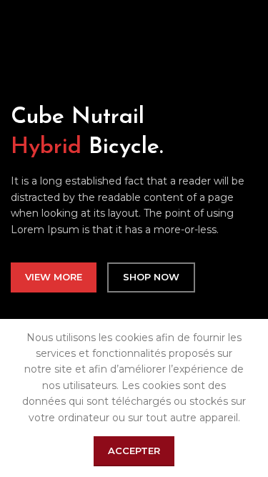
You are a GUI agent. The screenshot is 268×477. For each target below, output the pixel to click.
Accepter (134, 450)
